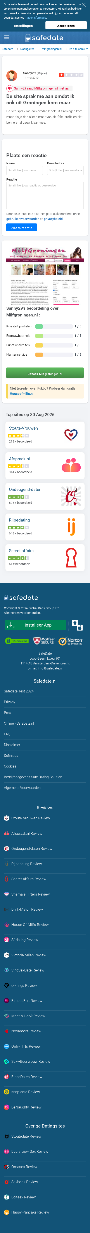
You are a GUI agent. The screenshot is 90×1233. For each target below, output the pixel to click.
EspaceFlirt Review (26, 1000)
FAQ (7, 734)
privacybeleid (53, 219)
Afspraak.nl (19, 458)
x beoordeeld (20, 441)
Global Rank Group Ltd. (44, 608)
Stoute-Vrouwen (23, 428)
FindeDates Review (26, 1077)
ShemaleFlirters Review (30, 894)
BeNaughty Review (26, 1107)
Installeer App (38, 625)
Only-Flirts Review (26, 1046)
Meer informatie (36, 17)
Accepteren (66, 26)
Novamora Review (26, 1031)
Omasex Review (24, 1166)
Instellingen (23, 26)
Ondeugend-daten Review (31, 848)
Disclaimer (12, 745)
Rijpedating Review (26, 864)
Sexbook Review (24, 1182)
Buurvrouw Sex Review (29, 1151)
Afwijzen (85, 5)
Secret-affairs (21, 550)
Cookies (10, 766)
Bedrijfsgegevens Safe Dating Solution (33, 777)
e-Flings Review (24, 985)
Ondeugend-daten (25, 489)
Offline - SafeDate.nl (19, 723)
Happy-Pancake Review (30, 1212)
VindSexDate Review (27, 970)
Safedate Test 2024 (19, 691)
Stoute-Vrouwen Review (30, 818)
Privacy (9, 702)
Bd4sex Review (23, 1197)
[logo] (45, 39)
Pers (7, 713)
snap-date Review (25, 1092)
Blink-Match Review (27, 909)
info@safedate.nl (50, 668)
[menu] (6, 37)
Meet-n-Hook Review (28, 1016)
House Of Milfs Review (30, 924)
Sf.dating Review (24, 940)
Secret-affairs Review (28, 879)
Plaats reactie (22, 228)
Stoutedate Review (26, 1136)
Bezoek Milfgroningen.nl (45, 374)
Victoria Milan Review (28, 955)
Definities (11, 756)
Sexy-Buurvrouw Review (30, 1061)
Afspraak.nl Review (26, 833)
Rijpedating (19, 520)
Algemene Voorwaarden (22, 788)
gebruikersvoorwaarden (22, 219)
